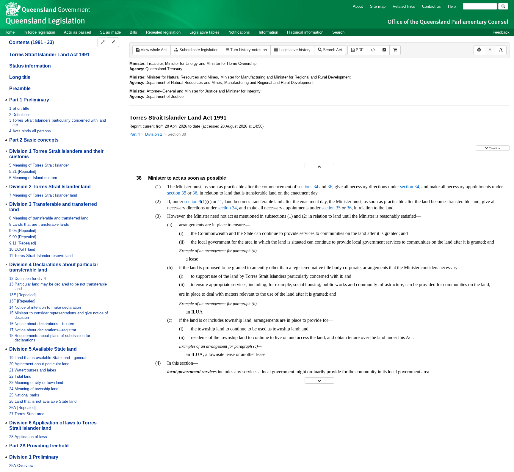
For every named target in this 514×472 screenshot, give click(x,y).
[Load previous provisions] (319, 166)
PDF (359, 50)
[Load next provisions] (319, 380)
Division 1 (153, 134)
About (358, 6)
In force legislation (39, 32)
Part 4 (134, 134)
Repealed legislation (163, 32)
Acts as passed (77, 32)
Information (268, 32)
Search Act (332, 50)
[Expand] (102, 42)
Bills (133, 32)
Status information (30, 65)
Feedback (501, 32)
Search (338, 32)
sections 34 (307, 186)
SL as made (110, 32)
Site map (378, 6)
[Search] (503, 6)
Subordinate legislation (198, 50)
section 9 (192, 201)
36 (329, 186)
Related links (404, 6)
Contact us (431, 6)
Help (452, 6)
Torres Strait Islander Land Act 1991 (49, 54)
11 (220, 201)
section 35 (176, 192)
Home (9, 32)
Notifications (239, 32)
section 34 (409, 186)
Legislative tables (204, 32)
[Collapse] (113, 42)
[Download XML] (373, 50)
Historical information (305, 32)
